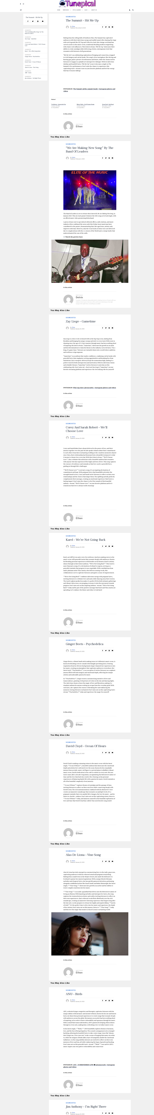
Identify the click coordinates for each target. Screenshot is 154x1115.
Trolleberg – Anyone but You (58, 104)
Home (58, 10)
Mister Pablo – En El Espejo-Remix (85, 104)
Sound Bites (28, 30)
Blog (86, 10)
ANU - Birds (28, 72)
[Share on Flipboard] (38, 21)
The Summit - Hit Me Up (34, 17)
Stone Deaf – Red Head (108, 104)
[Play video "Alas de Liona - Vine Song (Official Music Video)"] (89, 933)
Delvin (73, 157)
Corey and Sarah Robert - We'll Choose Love (35, 45)
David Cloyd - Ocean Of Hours (33, 62)
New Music (66, 10)
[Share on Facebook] (28, 21)
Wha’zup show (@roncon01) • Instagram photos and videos (94, 388)
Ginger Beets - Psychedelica (32, 56)
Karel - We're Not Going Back (32, 51)
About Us (94, 10)
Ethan (73, 26)
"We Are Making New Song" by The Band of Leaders (34, 32)
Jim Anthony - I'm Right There (33, 78)
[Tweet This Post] (33, 21)
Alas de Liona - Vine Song (31, 67)
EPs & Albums (77, 10)
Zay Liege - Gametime (30, 39)
